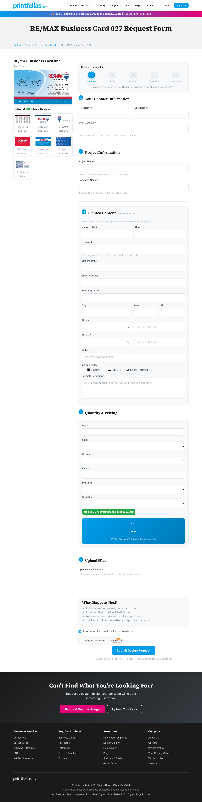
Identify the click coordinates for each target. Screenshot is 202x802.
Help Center (110, 747)
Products (86, 5)
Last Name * (141, 107)
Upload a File (20, 742)
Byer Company (75, 794)
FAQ (15, 753)
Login (167, 5)
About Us (153, 737)
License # (87, 242)
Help (137, 5)
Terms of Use (155, 758)
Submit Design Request (133, 650)
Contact (148, 5)
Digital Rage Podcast (139, 794)
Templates (115, 5)
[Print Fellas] (30, 5)
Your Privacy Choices (160, 753)
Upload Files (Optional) (91, 569)
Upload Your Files (124, 709)
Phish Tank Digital (96, 794)
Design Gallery (111, 742)
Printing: (87, 482)
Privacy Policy (156, 747)
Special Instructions (93, 375)
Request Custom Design (82, 709)
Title (137, 227)
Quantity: (87, 496)
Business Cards (33, 45)
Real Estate (51, 45)
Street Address (90, 275)
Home (73, 5)
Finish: (86, 468)
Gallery (101, 5)
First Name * (85, 107)
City (84, 305)
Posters (62, 758)
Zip (162, 305)
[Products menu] (93, 5)
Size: (85, 439)
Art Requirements (23, 758)
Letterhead (64, 747)
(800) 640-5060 (141, 13)
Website (86, 350)
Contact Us (19, 737)
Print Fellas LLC (117, 794)
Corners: (87, 454)
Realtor (95, 369)
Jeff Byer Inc (58, 794)
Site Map (153, 763)
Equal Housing (139, 369)
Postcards (64, 742)
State (136, 305)
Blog (127, 5)
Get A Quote (110, 763)
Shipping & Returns (24, 747)
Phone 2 (86, 335)
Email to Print (89, 260)
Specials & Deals (112, 758)
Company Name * (88, 179)
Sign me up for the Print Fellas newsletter (108, 631)
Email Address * (87, 122)
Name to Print (89, 227)
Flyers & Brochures (68, 753)
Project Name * (87, 161)
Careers (152, 742)
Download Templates (115, 737)
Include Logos (90, 364)
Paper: (85, 425)
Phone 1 (86, 320)
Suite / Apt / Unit (91, 290)
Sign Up (181, 5)
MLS (115, 369)
